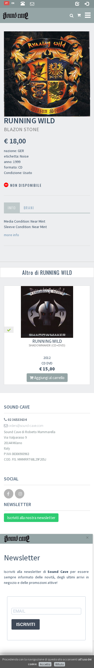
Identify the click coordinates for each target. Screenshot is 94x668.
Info (12, 207)
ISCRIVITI (25, 624)
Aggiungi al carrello (48, 377)
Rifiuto (59, 664)
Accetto (45, 664)
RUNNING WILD (47, 342)
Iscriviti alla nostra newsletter (31, 517)
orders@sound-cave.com (25, 425)
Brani (29, 207)
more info (11, 235)
